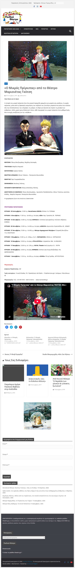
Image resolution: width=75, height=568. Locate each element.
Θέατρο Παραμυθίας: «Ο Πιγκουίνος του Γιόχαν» (48, 4)
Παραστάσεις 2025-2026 (11, 29)
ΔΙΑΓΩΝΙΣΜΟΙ (25, 33)
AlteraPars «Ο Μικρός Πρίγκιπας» (10, 338)
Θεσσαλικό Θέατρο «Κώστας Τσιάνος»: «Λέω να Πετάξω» (20, 488)
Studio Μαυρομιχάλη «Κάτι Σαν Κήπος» (56, 354)
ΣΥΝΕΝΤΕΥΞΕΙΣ (28, 29)
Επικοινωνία (6, 548)
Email (5, 444)
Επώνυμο (6, 465)
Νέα (37, 29)
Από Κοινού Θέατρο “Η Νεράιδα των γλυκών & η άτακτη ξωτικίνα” (61, 382)
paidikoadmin (22, 95)
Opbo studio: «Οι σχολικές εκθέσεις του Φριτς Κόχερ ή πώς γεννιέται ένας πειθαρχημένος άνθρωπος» (34, 491)
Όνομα (5, 454)
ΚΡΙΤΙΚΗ (53, 29)
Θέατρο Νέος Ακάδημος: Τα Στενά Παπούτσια (16, 504)
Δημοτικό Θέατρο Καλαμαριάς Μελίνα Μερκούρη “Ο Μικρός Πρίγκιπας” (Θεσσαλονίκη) (57, 339)
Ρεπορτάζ (44, 29)
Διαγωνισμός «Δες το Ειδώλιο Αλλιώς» (37, 380)
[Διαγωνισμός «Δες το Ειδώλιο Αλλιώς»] (37, 366)
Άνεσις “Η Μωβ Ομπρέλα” (14, 354)
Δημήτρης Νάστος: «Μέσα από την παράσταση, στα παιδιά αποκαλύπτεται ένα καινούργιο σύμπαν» (33, 496)
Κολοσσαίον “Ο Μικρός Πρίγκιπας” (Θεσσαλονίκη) (34, 338)
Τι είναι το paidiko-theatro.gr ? (12, 552)
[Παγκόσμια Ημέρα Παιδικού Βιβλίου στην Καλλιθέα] (13, 366)
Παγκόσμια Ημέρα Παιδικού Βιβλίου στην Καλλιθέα (12, 386)
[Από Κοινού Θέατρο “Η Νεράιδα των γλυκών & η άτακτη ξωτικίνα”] (61, 366)
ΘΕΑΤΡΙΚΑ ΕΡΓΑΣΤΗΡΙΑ (11, 33)
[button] (20, 29)
